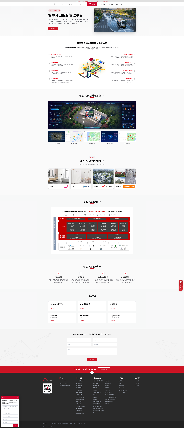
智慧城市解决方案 (97, 392)
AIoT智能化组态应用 (80, 406)
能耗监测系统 (79, 410)
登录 (117, 4)
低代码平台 (62, 388)
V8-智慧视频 (79, 383)
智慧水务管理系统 (109, 401)
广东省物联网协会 (53, 423)
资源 (80, 4)
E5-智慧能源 (79, 408)
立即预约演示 (104, 369)
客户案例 (137, 381)
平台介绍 (121, 381)
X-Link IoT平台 (63, 381)
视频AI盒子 (78, 404)
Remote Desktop (81, 423)
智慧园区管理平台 (97, 404)
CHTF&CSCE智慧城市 (63, 423)
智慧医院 (107, 381)
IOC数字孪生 (79, 394)
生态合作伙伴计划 (123, 390)
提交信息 (92, 359)
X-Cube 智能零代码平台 (65, 385)
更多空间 (107, 404)
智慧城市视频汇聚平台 (98, 406)
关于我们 (111, 4)
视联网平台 (107, 390)
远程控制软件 (73, 423)
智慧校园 (95, 399)
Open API (121, 388)
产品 (62, 4)
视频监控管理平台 (80, 399)
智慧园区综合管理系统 (98, 381)
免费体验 (105, 1)
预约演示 (53, 29)
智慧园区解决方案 (97, 401)
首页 (55, 4)
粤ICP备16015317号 (47, 426)
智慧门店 (107, 388)
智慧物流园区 (108, 383)
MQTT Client (122, 392)
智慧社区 (95, 388)
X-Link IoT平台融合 (109, 394)
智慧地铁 (107, 385)
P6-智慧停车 (79, 392)
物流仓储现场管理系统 (110, 399)
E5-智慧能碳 (79, 388)
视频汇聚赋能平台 (80, 397)
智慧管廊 (95, 394)
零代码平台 (121, 385)
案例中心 (103, 4)
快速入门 (121, 383)
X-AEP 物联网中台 (64, 383)
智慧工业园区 (96, 383)
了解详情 (52, 308)
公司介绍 (137, 383)
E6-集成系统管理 (80, 381)
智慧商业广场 (96, 385)
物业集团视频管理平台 (98, 408)
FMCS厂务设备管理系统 (110, 397)
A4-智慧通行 (79, 390)
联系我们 (137, 385)
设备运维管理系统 (80, 413)
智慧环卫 (95, 397)
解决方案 (71, 4)
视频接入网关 (79, 401)
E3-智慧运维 (79, 385)
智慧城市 (95, 390)
